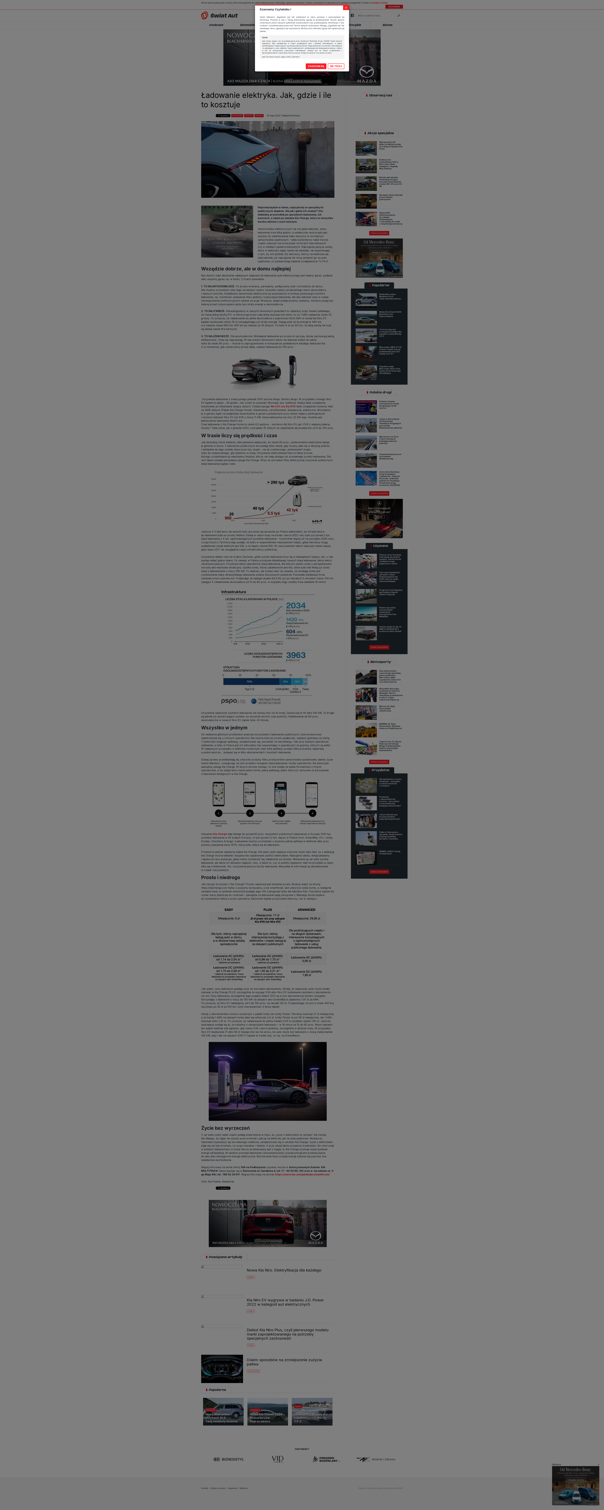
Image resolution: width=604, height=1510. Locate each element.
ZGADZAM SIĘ (316, 66)
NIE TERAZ (336, 66)
